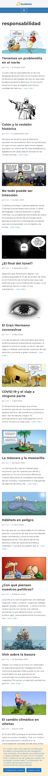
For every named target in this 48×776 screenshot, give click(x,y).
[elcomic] (24, 4)
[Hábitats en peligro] (24, 503)
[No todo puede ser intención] (24, 174)
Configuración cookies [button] (14, 770)
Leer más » (28, 88)
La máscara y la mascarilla (23, 458)
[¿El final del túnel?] (24, 247)
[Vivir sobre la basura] (24, 638)
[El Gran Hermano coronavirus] (24, 309)
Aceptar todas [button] (34, 770)
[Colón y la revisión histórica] (24, 108)
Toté (7, 67)
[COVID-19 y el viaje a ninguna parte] (24, 375)
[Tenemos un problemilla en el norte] (24, 42)
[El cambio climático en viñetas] (24, 703)
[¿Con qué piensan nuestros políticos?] (24, 568)
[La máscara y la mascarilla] (24, 441)
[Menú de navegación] (24, 10)
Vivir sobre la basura (18, 654)
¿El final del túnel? (17, 263)
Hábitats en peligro (18, 520)
